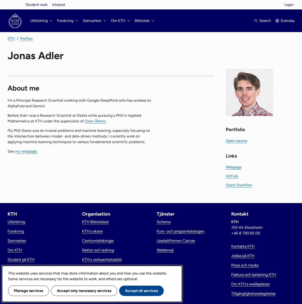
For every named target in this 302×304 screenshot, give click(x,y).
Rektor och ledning (98, 250)
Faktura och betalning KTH (253, 274)
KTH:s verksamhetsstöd (102, 259)
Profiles (26, 38)
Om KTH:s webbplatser (250, 284)
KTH (11, 38)
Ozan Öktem (95, 121)
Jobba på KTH (243, 256)
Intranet (58, 4)
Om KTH (15, 250)
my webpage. (26, 151)
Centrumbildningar (98, 240)
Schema (164, 222)
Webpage (234, 167)
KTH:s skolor (92, 231)
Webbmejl (165, 250)
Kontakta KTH (243, 246)
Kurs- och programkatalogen (180, 231)
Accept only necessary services (84, 290)
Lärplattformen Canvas (176, 240)
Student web (36, 4)
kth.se (15, 4)
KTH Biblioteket (95, 222)
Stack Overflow (239, 185)
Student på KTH (21, 259)
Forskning (16, 231)
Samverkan (17, 240)
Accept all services (141, 290)
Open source (236, 140)
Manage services (28, 290)
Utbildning (16, 222)
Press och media (245, 265)
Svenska (287, 20)
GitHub (232, 176)
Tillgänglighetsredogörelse (253, 293)
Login (289, 4)
